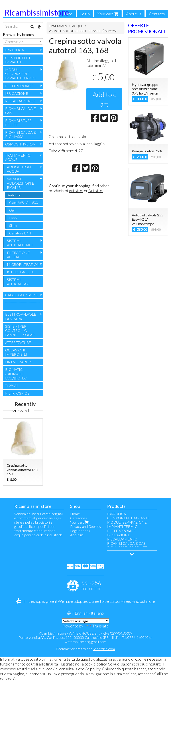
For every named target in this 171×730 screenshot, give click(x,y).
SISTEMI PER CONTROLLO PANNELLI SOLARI (20, 330)
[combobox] (23, 41)
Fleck (13, 218)
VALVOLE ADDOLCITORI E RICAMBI (75, 31)
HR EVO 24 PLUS (18, 362)
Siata (13, 225)
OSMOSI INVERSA (20, 144)
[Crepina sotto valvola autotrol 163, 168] (67, 75)
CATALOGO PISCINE (22, 295)
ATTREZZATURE (18, 342)
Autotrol (110, 31)
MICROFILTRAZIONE (24, 264)
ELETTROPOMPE (19, 86)
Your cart (106, 13)
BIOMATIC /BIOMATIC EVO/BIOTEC (16, 373)
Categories (78, 518)
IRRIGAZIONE (16, 93)
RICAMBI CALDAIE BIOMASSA (20, 134)
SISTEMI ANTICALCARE (19, 281)
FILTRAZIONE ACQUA (18, 254)
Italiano (97, 613)
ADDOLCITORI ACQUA (19, 169)
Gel (11, 210)
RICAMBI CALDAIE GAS (20, 110)
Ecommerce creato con (85, 649)
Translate (100, 625)
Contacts (157, 13)
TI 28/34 (11, 385)
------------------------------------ (22, 304)
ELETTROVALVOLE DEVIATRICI (20, 316)
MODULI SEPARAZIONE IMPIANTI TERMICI (20, 73)
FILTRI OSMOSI (18, 393)
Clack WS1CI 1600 (23, 202)
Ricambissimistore (36, 12)
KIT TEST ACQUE (20, 272)
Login (85, 13)
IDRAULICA (14, 50)
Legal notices (80, 530)
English (81, 613)
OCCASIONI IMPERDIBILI (16, 352)
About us (133, 13)
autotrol (76, 190)
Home (75, 514)
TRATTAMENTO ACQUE (66, 26)
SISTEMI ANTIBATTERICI (20, 242)
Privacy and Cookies (85, 526)
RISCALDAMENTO (20, 101)
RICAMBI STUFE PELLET (18, 122)
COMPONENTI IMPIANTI (17, 60)
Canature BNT (20, 233)
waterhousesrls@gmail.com (85, 641)
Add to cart (104, 99)
